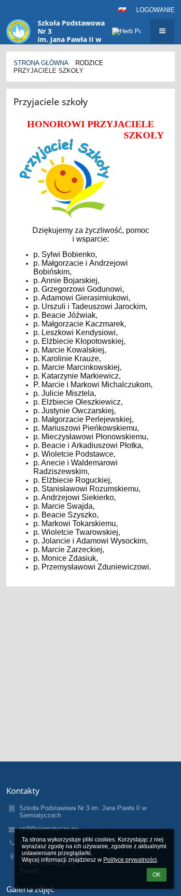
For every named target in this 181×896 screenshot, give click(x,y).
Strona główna (41, 63)
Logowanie (155, 10)
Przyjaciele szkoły (49, 70)
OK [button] (157, 874)
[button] (122, 9)
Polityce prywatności (130, 859)
